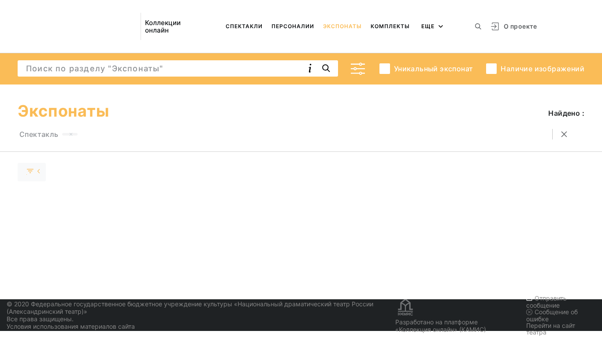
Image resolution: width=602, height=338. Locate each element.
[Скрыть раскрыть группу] (32, 172)
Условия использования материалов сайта (71, 326)
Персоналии (292, 26)
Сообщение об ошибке (552, 315)
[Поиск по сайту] (478, 26)
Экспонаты (342, 26)
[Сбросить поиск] (564, 134)
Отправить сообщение (546, 301)
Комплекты (390, 26)
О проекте (520, 26)
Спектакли (244, 26)
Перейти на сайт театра (550, 329)
